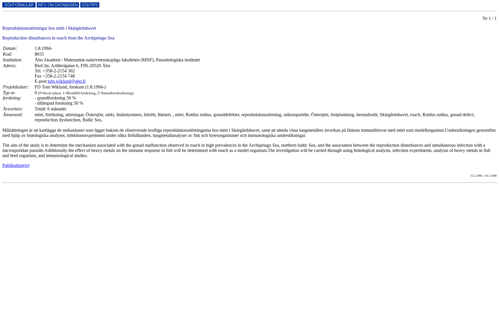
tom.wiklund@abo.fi (66, 81)
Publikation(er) (15, 165)
